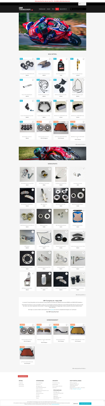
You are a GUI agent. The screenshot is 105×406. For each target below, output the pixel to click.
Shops (37, 398)
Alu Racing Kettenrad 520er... (27, 267)
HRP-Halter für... (44, 204)
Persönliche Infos (56, 382)
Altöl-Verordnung (39, 393)
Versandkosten (39, 382)
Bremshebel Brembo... (61, 339)
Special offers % (63, 9)
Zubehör (48, 9)
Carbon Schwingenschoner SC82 (78, 246)
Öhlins (53, 9)
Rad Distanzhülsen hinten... (78, 204)
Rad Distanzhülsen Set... (61, 204)
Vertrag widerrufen (23, 376)
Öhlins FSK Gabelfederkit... (27, 94)
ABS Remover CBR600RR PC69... (78, 115)
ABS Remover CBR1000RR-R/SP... (61, 115)
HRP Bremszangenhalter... (27, 288)
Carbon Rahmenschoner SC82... (44, 115)
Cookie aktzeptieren (85, 403)
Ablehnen (75, 403)
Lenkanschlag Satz (61, 267)
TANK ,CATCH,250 (44, 288)
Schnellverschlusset (78, 183)
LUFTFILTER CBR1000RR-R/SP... (61, 136)
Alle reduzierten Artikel (79, 368)
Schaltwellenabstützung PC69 (44, 267)
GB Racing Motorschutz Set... (61, 94)
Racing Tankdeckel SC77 (61, 246)
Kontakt (37, 394)
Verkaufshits (21, 386)
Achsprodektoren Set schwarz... (78, 288)
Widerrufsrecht (39, 388)
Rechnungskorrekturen (57, 386)
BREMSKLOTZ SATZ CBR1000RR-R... (77, 137)
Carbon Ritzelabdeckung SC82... (27, 115)
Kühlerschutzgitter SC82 (44, 246)
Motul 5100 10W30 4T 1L (61, 73)
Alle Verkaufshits (81, 295)
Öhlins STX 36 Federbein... (77, 73)
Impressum (38, 384)
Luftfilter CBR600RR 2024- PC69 (77, 339)
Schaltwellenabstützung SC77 (78, 267)
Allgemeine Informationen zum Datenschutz (57, 397)
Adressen (54, 387)
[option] (52, 32)
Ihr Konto (55, 380)
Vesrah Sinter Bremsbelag (61, 288)
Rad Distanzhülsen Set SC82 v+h (27, 225)
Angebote (21, 382)
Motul (57, 9)
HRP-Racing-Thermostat (44, 183)
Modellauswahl (42, 9)
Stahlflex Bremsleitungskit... (44, 94)
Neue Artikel (21, 384)
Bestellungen (55, 384)
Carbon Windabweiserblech (44, 73)
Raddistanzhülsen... (44, 225)
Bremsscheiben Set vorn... (44, 136)
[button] (24, 32)
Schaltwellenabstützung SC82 (27, 183)
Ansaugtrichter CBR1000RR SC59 (27, 73)
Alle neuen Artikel (81, 144)
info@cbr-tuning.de (77, 388)
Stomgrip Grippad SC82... (78, 225)
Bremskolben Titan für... (27, 136)
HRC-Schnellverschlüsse (61, 225)
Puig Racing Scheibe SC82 (61, 183)
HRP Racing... (27, 246)
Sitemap (37, 396)
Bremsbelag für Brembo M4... (27, 204)
